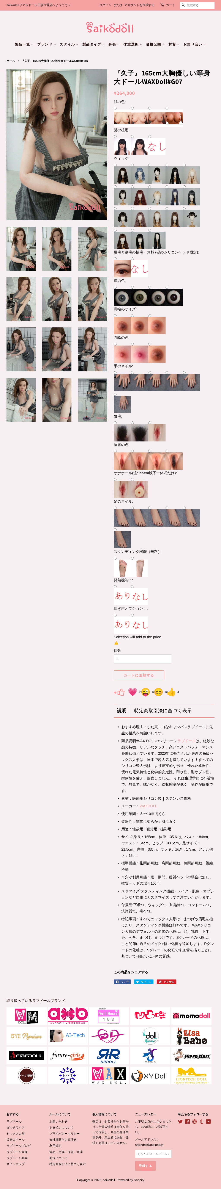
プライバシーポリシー (64, 1133)
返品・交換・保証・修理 (66, 1152)
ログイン (105, 5)
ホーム (10, 61)
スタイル (68, 44)
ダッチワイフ (15, 1127)
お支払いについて (61, 1127)
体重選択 (131, 44)
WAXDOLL (148, 806)
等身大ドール (15, 1139)
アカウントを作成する (139, 5)
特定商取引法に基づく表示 (163, 710)
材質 (173, 44)
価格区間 (154, 44)
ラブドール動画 (17, 1158)
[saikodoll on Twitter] (180, 1122)
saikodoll (109, 1180)
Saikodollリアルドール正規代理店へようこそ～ (38, 5)
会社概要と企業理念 (63, 1139)
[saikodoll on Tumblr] (201, 1122)
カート (170, 5)
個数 (117, 651)
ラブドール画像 (17, 1152)
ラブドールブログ (18, 1145)
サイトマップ (15, 1164)
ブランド (45, 44)
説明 (121, 710)
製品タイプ (92, 44)
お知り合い (193, 44)
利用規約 (55, 1145)
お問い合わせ (58, 1121)
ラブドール (186, 741)
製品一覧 (23, 44)
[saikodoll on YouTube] (208, 1122)
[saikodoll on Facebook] (187, 1122)
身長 (113, 44)
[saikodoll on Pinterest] (194, 1122)
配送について (58, 1158)
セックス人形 (15, 1133)
